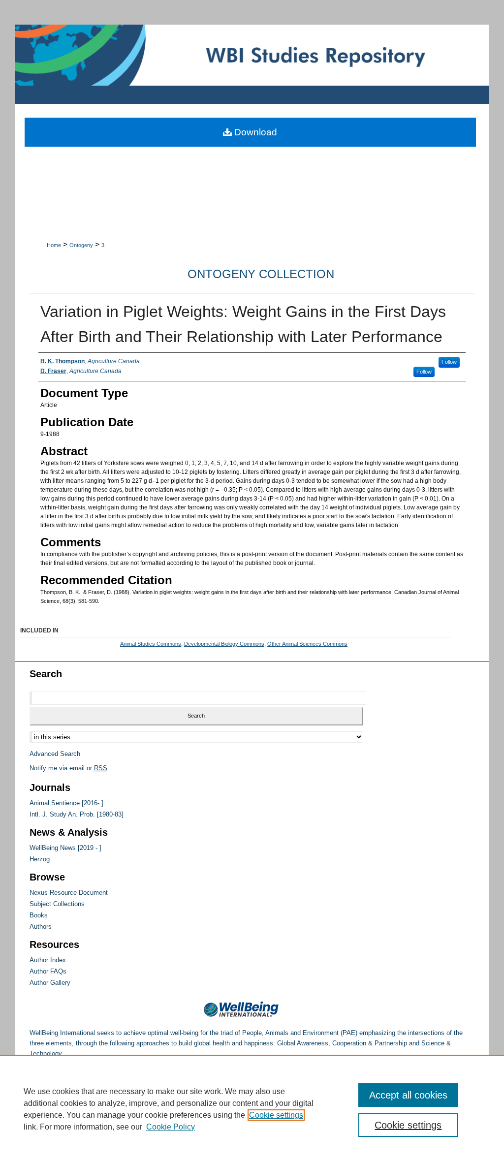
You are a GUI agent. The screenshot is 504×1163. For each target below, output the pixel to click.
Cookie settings (276, 1115)
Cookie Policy (170, 1127)
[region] (252, 1109)
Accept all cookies (408, 1095)
